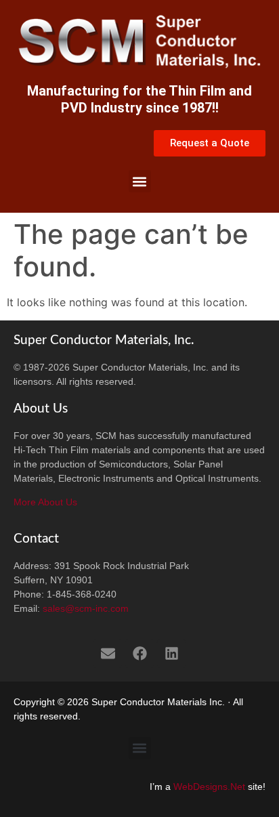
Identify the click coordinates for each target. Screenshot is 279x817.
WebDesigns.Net (209, 786)
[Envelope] (107, 654)
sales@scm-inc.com (86, 608)
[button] (140, 181)
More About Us (45, 502)
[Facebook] (139, 654)
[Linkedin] (171, 654)
